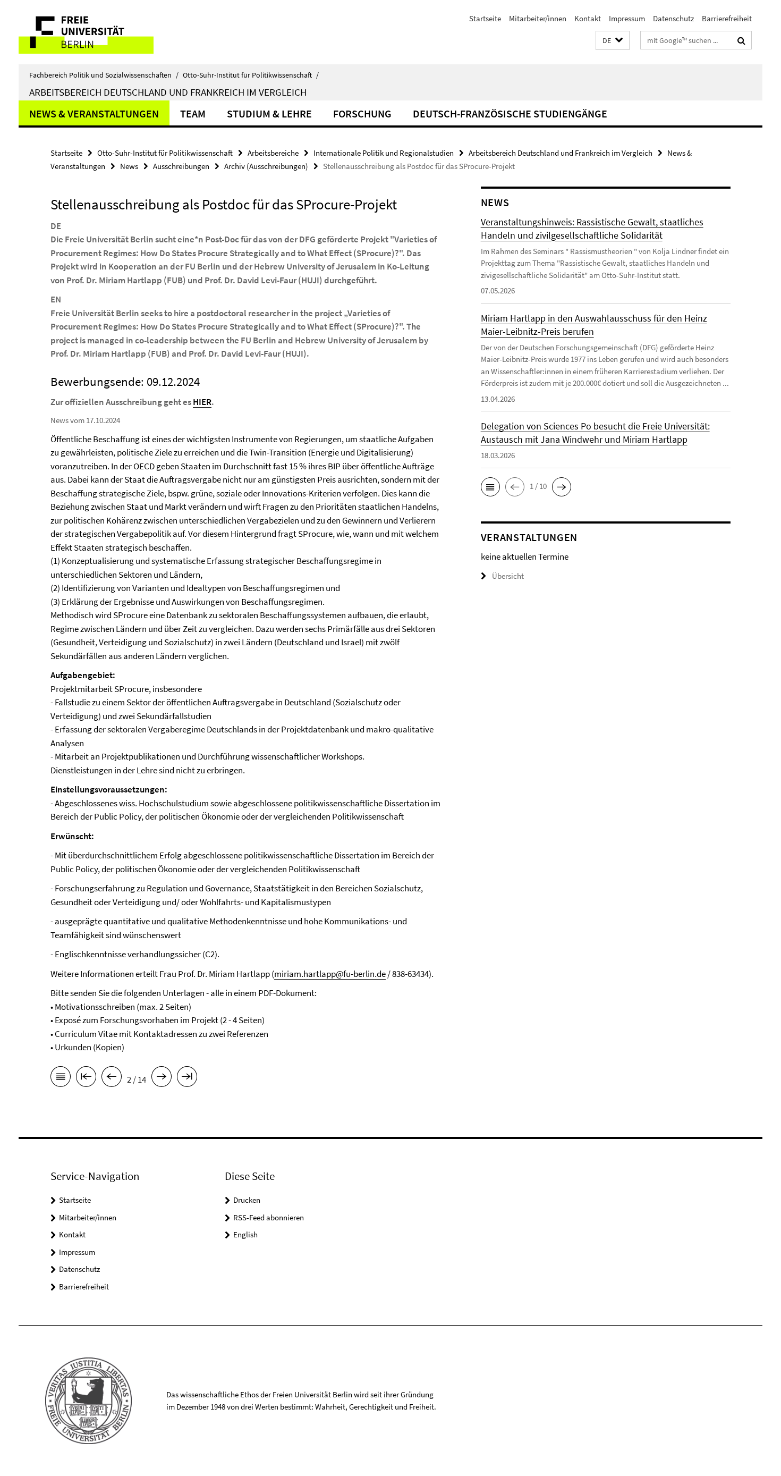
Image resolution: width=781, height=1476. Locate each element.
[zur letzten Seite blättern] (187, 1078)
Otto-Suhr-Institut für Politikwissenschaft (251, 75)
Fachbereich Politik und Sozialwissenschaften (104, 75)
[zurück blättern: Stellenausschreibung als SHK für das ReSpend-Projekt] (111, 1078)
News (129, 166)
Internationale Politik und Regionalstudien (383, 153)
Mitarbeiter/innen (537, 18)
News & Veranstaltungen (94, 113)
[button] (613, 40)
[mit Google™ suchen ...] (741, 40)
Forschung (362, 113)
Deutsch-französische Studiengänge (510, 113)
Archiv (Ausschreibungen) (266, 166)
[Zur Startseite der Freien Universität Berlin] (108, 32)
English (245, 1234)
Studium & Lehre (269, 113)
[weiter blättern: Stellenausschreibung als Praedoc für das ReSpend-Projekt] (161, 1078)
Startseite (485, 18)
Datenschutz (673, 18)
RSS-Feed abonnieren (268, 1217)
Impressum (627, 18)
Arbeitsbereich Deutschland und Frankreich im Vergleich (168, 92)
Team (193, 113)
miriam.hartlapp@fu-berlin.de (330, 974)
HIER (202, 402)
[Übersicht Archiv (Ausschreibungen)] (60, 1078)
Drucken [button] (246, 1200)
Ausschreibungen (181, 166)
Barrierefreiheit (727, 18)
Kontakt (587, 18)
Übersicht (508, 576)
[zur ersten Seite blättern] (86, 1078)
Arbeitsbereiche (273, 153)
